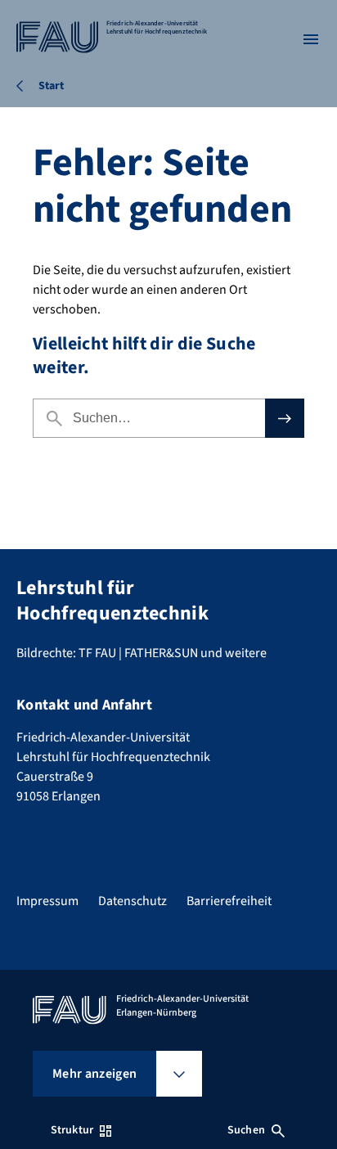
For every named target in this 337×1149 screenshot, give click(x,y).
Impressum (47, 901)
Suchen (246, 1130)
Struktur (72, 1130)
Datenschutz (132, 901)
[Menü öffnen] (311, 39)
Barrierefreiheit (229, 901)
